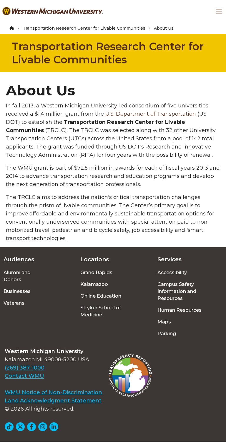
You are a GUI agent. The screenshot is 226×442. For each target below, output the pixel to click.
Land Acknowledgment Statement (53, 400)
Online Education (100, 296)
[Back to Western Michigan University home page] (52, 11)
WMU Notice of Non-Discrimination (53, 392)
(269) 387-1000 (24, 368)
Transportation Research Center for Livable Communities (84, 28)
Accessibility (172, 272)
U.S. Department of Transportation (150, 114)
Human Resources (179, 310)
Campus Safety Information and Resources (176, 291)
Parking (166, 333)
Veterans (14, 303)
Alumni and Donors (17, 276)
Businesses (17, 291)
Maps (164, 322)
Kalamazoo (94, 284)
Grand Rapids (96, 272)
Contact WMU (24, 376)
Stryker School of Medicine (100, 311)
